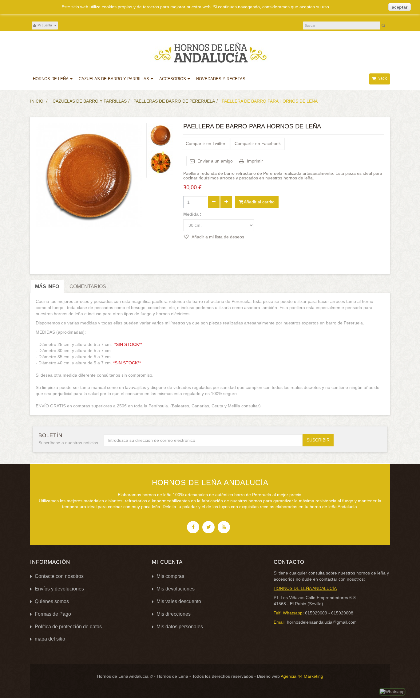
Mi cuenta (167, 562)
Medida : (193, 214)
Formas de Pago (53, 614)
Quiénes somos (52, 601)
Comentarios (87, 286)
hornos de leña (371, 573)
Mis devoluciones (176, 588)
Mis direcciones (174, 614)
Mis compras (170, 576)
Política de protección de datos (68, 626)
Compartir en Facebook (258, 143)
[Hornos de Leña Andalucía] (210, 53)
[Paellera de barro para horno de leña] (160, 135)
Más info (47, 286)
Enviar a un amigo (215, 161)
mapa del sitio (50, 638)
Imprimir (255, 161)
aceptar (399, 7)
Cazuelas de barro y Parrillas (90, 101)
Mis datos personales (180, 626)
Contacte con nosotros (59, 576)
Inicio (36, 101)
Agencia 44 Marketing (302, 676)
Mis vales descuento (179, 601)
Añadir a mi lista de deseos (217, 236)
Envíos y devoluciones (59, 588)
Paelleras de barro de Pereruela (174, 101)
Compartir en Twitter (205, 143)
